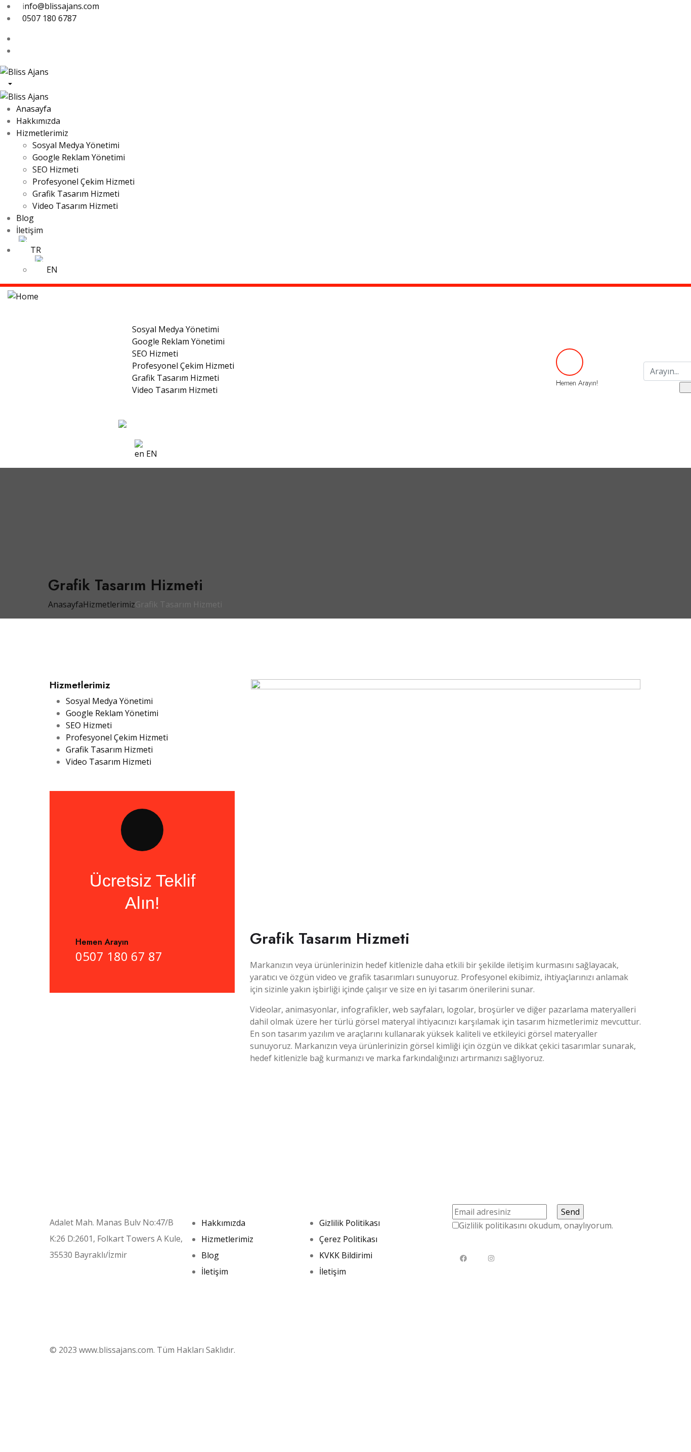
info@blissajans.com (88, 1279)
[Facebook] (463, 1258)
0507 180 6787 (50, 18)
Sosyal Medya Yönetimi (109, 701)
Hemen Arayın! (577, 383)
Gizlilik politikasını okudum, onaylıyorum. (536, 1225)
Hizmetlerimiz (109, 604)
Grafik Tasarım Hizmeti (109, 749)
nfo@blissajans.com (61, 6)
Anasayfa (65, 604)
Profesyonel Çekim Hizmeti (117, 737)
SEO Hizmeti (89, 725)
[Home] (23, 295)
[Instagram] (491, 1258)
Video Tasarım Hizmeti (108, 761)
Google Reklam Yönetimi (112, 713)
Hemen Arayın (101, 942)
